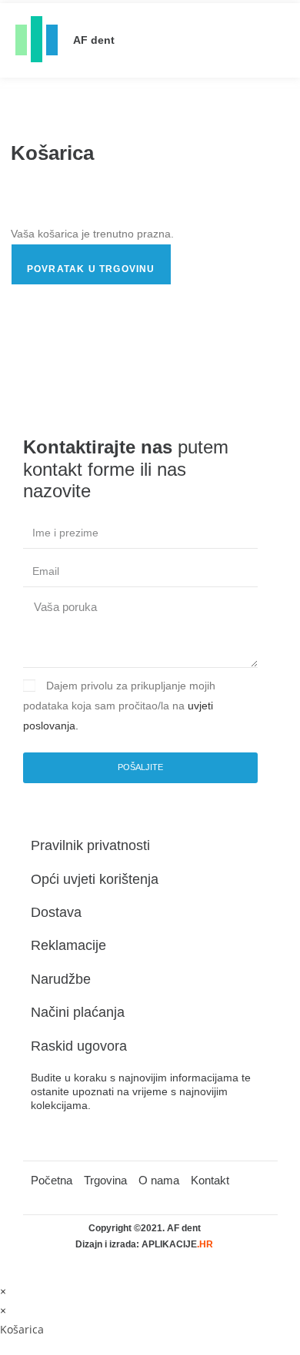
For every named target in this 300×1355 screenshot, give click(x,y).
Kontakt (210, 1180)
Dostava (56, 912)
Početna (51, 1180)
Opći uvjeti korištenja (94, 879)
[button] (270, 40)
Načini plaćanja (78, 1012)
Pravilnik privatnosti (90, 845)
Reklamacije (68, 945)
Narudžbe (61, 979)
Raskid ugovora (79, 1046)
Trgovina (105, 1180)
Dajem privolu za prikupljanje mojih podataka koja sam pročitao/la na (119, 705)
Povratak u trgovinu (91, 269)
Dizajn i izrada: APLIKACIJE (144, 1244)
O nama (158, 1180)
